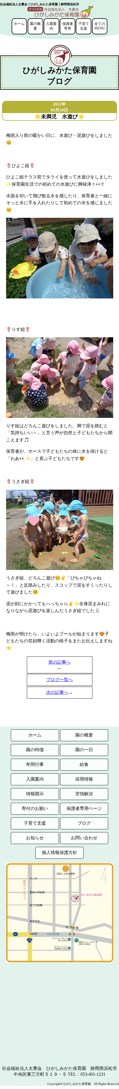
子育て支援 (83, 26)
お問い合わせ (84, 837)
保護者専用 (67, 26)
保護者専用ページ (84, 808)
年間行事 (35, 764)
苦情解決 (84, 793)
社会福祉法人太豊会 (22, 1068)
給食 (84, 764)
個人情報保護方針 (59, 852)
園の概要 (35, 26)
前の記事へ (59, 662)
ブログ (84, 823)
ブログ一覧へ (59, 679)
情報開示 (35, 793)
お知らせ (35, 837)
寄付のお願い (35, 808)
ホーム (19, 24)
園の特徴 (35, 749)
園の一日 (84, 749)
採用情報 (84, 779)
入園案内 (51, 26)
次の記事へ (57, 692)
